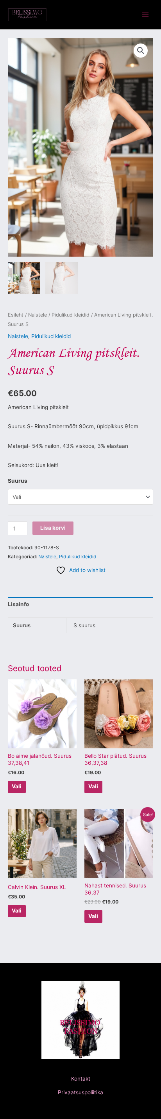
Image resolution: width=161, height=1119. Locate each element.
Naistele (37, 315)
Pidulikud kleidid (70, 315)
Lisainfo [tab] (18, 604)
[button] (141, 50)
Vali (16, 786)
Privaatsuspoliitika (80, 1092)
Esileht (15, 315)
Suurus (17, 481)
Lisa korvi (53, 528)
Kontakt (80, 1079)
